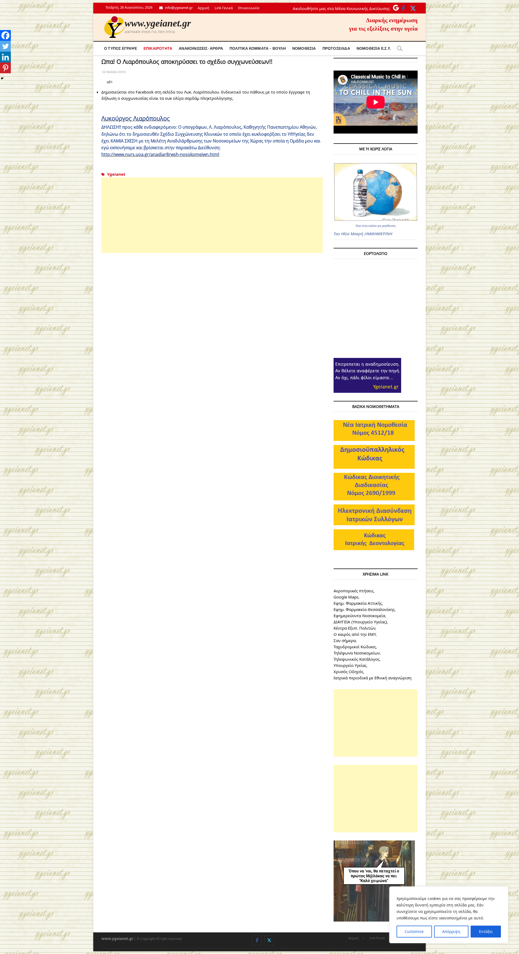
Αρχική (203, 7)
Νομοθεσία (304, 48)
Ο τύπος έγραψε (120, 48)
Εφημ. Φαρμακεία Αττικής (358, 603)
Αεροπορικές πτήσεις (354, 590)
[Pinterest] (5, 67)
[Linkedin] (5, 57)
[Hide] (2, 78)
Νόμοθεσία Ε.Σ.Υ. (374, 48)
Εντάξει (486, 931)
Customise (414, 931)
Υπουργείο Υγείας (350, 665)
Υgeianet (116, 174)
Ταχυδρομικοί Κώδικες (355, 646)
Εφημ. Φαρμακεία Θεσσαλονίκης (364, 609)
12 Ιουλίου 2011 (113, 72)
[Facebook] (5, 35)
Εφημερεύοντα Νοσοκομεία (359, 615)
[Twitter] (5, 46)
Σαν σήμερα (345, 640)
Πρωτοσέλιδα (336, 48)
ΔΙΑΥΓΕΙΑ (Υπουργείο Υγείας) (360, 621)
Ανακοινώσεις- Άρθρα (201, 48)
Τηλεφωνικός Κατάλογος (357, 659)
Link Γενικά (224, 7)
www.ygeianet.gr (158, 23)
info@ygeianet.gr (178, 7)
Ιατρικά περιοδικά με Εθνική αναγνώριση (372, 677)
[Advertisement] (212, 215)
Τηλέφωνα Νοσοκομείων (357, 653)
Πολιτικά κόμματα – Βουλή (257, 48)
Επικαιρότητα (158, 48)
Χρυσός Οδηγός (348, 671)
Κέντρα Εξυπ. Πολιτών (354, 628)
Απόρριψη (451, 931)
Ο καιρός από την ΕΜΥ (355, 634)
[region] (448, 914)
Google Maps (346, 597)
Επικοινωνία (248, 7)
